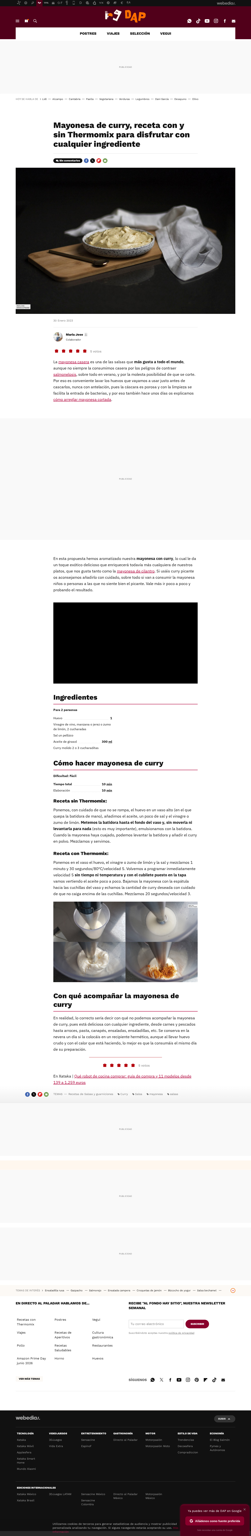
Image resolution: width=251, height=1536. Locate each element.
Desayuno (180, 99)
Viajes (21, 1332)
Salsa (138, 1094)
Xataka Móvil (25, 1446)
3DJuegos (55, 1439)
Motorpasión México (154, 1496)
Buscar (35, 21)
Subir (222, 1418)
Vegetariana (106, 99)
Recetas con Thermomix (26, 1322)
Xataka (21, 1439)
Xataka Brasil (25, 1500)
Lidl (44, 99)
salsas (174, 1094)
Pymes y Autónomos (217, 1448)
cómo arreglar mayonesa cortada (82, 399)
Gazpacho (77, 1290)
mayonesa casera (73, 361)
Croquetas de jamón (149, 1290)
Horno (59, 1358)
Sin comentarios (69, 160)
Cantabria (74, 99)
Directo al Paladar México (125, 1496)
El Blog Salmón (220, 1439)
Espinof (86, 1446)
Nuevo (26, 21)
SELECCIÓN (140, 33)
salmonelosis (64, 374)
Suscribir (197, 1323)
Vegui (96, 1319)
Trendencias (186, 1439)
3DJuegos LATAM (60, 1494)
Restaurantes (102, 1345)
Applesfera (24, 1452)
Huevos (97, 1358)
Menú (17, 21)
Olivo (195, 99)
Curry (124, 1094)
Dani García (162, 99)
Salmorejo (95, 1290)
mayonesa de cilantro (136, 571)
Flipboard (98, 160)
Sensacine (88, 1439)
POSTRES (88, 33)
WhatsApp (189, 21)
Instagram (216, 21)
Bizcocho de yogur (179, 1290)
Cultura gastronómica (102, 1335)
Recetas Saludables (63, 1348)
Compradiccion (188, 1452)
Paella (90, 99)
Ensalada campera (119, 1290)
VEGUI (165, 33)
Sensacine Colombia (88, 1502)
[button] (76, 334)
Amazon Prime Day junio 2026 (31, 1361)
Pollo (21, 1345)
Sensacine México (93, 1494)
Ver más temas (29, 1378)
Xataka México (26, 1494)
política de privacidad (181, 1332)
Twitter (92, 160)
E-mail (233, 21)
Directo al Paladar (125, 1439)
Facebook (225, 21)
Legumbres (142, 99)
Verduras (124, 99)
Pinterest (197, 1379)
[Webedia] (28, 1417)
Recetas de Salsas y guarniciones (90, 1094)
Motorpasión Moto (158, 1446)
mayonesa (156, 1094)
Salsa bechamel (207, 1290)
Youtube (207, 21)
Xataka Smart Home (26, 1460)
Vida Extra (56, 1446)
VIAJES (113, 33)
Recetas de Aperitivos (63, 1335)
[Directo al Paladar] (125, 16)
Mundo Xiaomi (26, 1468)
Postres (60, 1319)
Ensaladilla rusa (55, 1290)
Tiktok (198, 21)
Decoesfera (185, 1446)
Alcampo (57, 99)
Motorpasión (154, 1439)
